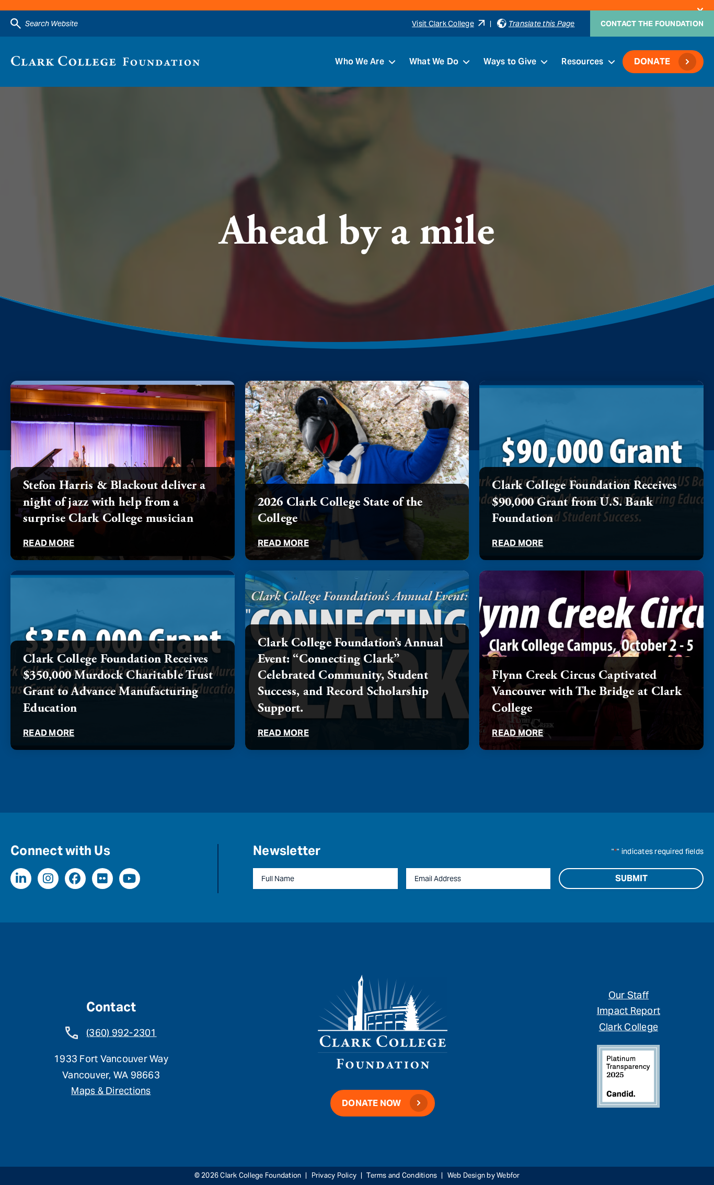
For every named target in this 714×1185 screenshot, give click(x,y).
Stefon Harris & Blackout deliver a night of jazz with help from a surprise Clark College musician (114, 501)
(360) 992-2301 (121, 1033)
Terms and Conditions (401, 1175)
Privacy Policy (334, 1175)
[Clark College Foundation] (105, 61)
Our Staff (628, 995)
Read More (48, 543)
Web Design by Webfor (483, 1175)
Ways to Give (509, 61)
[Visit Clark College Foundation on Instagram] (48, 878)
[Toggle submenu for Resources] (611, 61)
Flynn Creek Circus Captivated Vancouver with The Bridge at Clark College (587, 691)
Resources (582, 61)
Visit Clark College (443, 23)
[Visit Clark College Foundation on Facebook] (75, 878)
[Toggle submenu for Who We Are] (392, 61)
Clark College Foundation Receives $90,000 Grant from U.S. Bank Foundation (584, 501)
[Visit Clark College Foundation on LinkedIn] (20, 878)
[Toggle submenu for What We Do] (466, 61)
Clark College (628, 1027)
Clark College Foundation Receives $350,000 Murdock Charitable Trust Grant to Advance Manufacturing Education (118, 683)
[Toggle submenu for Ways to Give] (544, 61)
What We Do (434, 61)
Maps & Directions (111, 1091)
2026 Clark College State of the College (340, 510)
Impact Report (628, 1011)
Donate (652, 61)
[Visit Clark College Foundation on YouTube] (129, 878)
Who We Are (359, 61)
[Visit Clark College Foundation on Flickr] (102, 878)
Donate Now (371, 1103)
